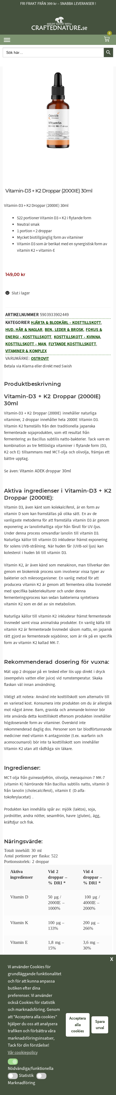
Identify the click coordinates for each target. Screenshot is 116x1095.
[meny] (7, 40)
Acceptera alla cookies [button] (77, 1025)
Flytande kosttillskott (72, 344)
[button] (13, 1061)
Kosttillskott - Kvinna (77, 337)
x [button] (111, 958)
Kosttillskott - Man (25, 344)
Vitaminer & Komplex (26, 351)
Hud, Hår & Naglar (23, 329)
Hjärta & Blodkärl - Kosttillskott (66, 322)
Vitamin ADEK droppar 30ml (45, 471)
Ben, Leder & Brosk (64, 329)
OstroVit (40, 358)
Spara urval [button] (100, 1025)
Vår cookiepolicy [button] (22, 1052)
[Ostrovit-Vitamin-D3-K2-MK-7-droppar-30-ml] (58, 110)
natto (86, 629)
